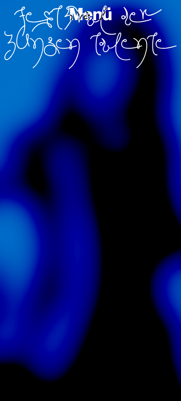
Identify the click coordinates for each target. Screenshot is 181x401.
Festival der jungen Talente (90, 37)
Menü (90, 14)
